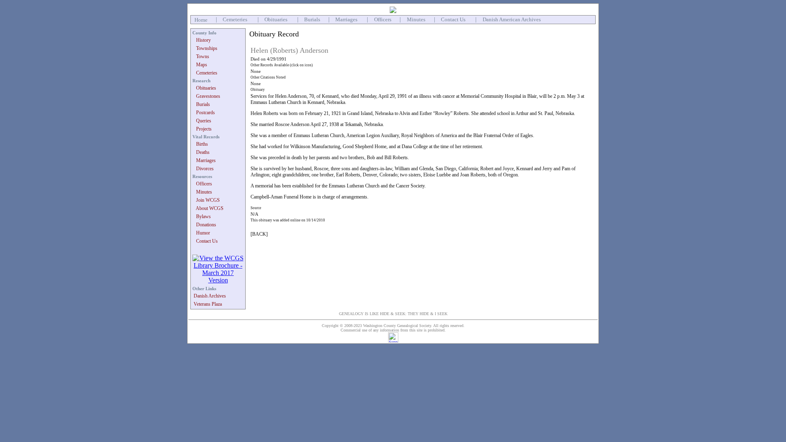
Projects (204, 129)
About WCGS (210, 208)
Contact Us (453, 19)
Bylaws (203, 216)
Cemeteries (235, 19)
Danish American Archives (512, 19)
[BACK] (259, 234)
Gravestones (208, 96)
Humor (203, 233)
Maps (201, 65)
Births (202, 144)
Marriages (346, 19)
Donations (206, 225)
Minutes (416, 19)
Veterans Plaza (208, 304)
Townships (206, 48)
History (203, 40)
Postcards (205, 112)
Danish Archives (210, 296)
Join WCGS (208, 200)
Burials (312, 19)
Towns (202, 56)
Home (201, 20)
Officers (382, 19)
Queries (203, 121)
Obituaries (275, 19)
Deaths (203, 152)
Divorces (205, 168)
